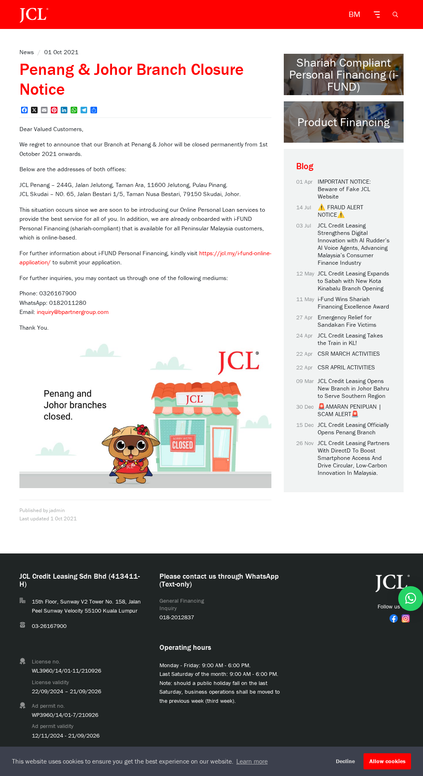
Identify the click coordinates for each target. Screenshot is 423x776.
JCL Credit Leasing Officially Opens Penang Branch (353, 428)
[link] (394, 618)
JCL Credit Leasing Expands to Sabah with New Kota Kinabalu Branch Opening (353, 281)
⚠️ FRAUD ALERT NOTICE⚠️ (340, 211)
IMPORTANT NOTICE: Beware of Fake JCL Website (344, 189)
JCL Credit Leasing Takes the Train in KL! (350, 339)
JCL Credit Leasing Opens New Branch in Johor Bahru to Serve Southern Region (353, 388)
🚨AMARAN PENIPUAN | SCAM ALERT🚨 (350, 410)
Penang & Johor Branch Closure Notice (131, 79)
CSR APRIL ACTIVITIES (346, 367)
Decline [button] (345, 761)
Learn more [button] (252, 761)
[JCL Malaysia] (33, 14)
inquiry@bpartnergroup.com (73, 312)
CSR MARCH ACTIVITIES (349, 353)
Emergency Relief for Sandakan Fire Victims (347, 321)
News (26, 52)
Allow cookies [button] (387, 761)
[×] (410, 598)
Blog (304, 166)
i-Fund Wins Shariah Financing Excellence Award (353, 302)
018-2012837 (176, 617)
